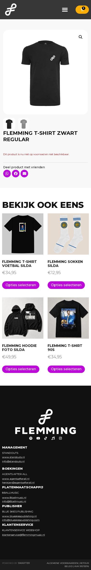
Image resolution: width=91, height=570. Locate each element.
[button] (65, 9)
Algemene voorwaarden (62, 563)
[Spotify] (31, 438)
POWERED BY (16, 563)
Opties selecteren (21, 285)
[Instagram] (60, 438)
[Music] (53, 438)
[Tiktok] (45, 438)
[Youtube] (38, 438)
